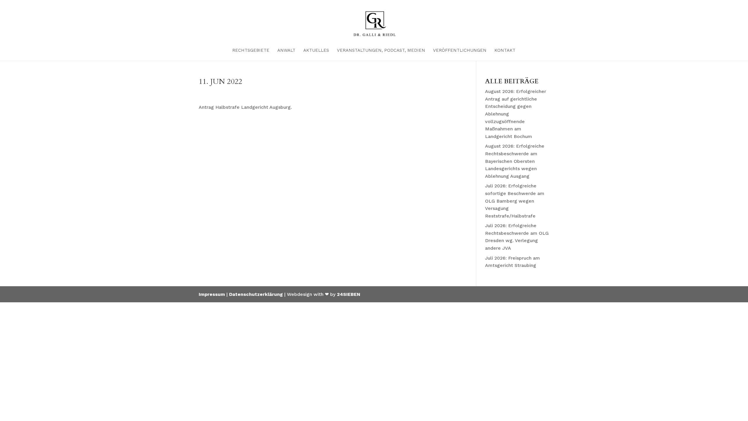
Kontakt (504, 50)
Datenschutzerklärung (256, 294)
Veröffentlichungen (459, 50)
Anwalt (286, 50)
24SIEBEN (348, 294)
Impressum (212, 294)
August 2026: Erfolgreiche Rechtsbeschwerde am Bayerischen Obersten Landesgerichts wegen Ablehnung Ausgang (514, 161)
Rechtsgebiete (250, 50)
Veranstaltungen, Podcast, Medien (381, 50)
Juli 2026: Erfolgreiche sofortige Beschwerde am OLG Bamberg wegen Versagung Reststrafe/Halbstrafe (514, 200)
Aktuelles (316, 50)
